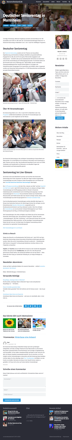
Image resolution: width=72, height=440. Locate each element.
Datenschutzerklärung (55, 436)
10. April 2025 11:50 (11, 344)
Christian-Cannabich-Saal (33, 197)
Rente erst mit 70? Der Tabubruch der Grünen (9, 330)
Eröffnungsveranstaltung (11, 186)
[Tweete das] (30, 306)
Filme (58, 154)
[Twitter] (61, 59)
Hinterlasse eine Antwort (25, 337)
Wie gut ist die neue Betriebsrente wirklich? (14, 412)
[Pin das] (35, 306)
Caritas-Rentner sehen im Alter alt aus (38, 329)
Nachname (58, 87)
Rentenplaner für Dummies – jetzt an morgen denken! (62, 148)
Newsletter (59, 136)
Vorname (57, 81)
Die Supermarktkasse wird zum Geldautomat (23, 330)
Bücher (58, 143)
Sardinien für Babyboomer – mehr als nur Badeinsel (61, 412)
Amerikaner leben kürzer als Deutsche (13, 294)
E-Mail (57, 92)
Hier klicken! (12, 268)
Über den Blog (60, 133)
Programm (6, 114)
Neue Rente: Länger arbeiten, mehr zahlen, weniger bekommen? (60, 426)
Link (60, 115)
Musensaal (16, 193)
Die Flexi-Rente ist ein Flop (15, 423)
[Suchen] (69, 1)
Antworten (5, 364)
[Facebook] (58, 59)
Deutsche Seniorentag (11, 53)
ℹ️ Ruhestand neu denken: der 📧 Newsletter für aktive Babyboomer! (61, 418)
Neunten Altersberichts (18, 205)
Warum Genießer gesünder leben (11, 287)
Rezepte (59, 139)
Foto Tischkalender (29, 358)
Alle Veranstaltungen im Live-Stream (12, 228)
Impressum (66, 436)
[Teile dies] (26, 306)
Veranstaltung (8, 209)
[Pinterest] (63, 59)
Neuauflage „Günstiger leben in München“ (14, 280)
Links (58, 157)
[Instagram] (66, 59)
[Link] (3, 2)
